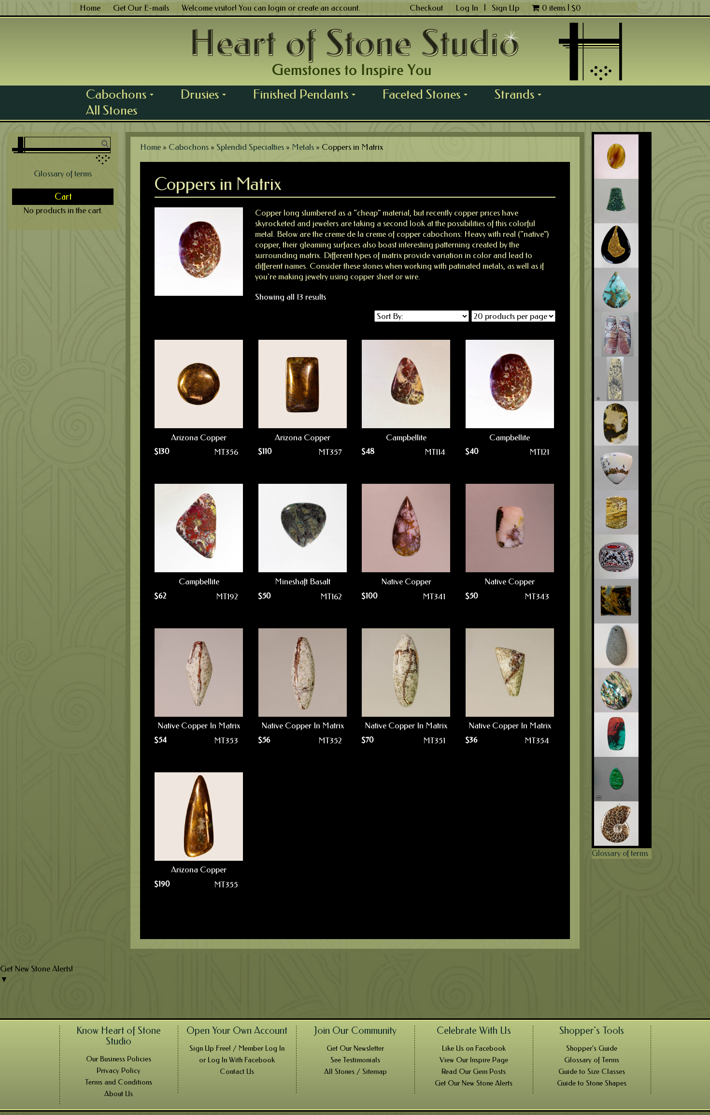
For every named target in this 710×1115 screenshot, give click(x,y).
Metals (303, 147)
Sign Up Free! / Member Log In (236, 1048)
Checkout (426, 8)
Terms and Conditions (118, 1082)
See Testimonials (355, 1060)
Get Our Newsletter (355, 1048)
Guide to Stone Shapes (591, 1083)
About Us (118, 1093)
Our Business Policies (118, 1059)
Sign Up (505, 8)
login (277, 8)
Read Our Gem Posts (473, 1071)
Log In (467, 8)
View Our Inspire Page (474, 1060)
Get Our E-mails (141, 8)
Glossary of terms (63, 173)
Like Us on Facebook (474, 1048)
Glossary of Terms (591, 1060)
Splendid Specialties (250, 147)
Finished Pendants (307, 94)
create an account (328, 8)
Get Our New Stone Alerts (473, 1083)
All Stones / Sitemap (355, 1071)
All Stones (111, 110)
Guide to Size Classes (591, 1071)
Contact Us (237, 1071)
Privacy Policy (119, 1070)
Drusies (207, 94)
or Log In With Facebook (237, 1060)
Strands (521, 94)
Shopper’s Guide (591, 1048)
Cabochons (123, 94)
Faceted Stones (428, 94)
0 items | (561, 8)
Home (90, 8)
